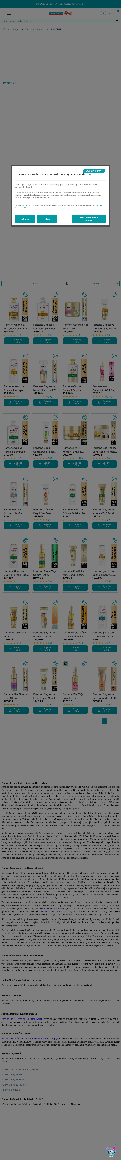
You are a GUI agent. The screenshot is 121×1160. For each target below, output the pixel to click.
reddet (47, 219)
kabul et (25, 219)
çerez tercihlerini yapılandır (89, 218)
